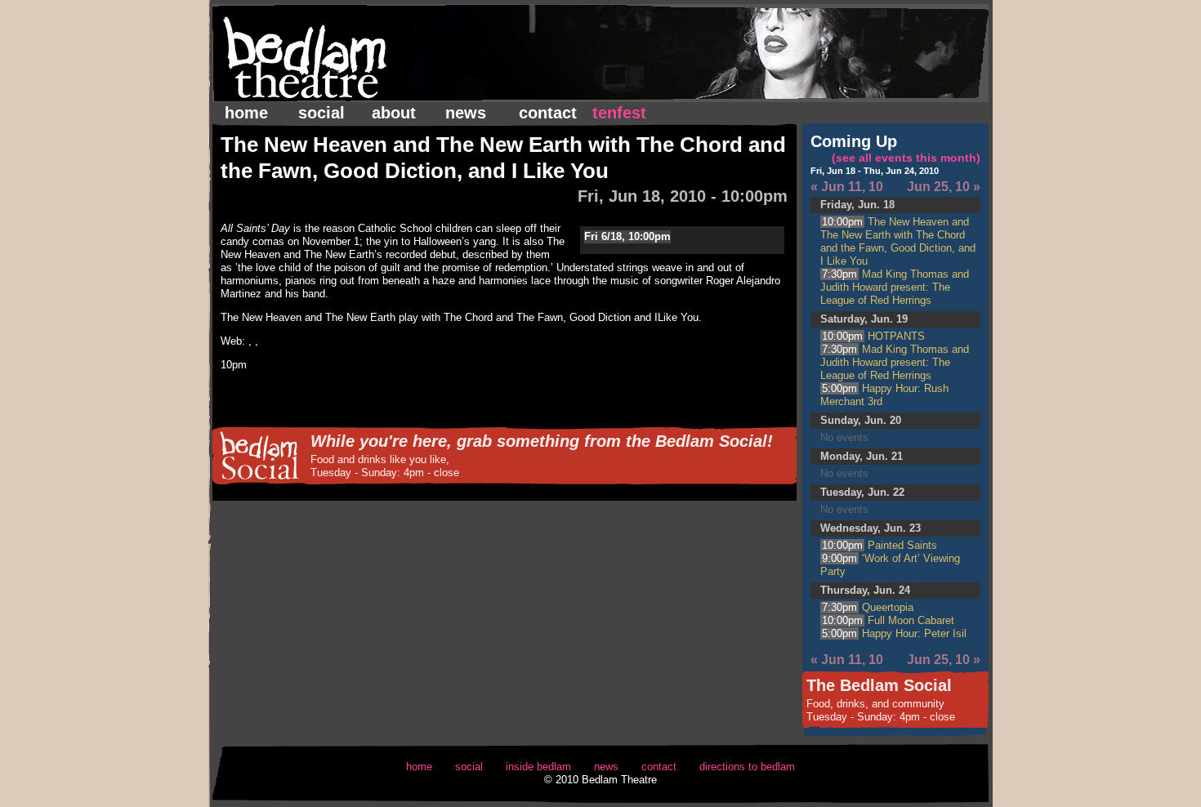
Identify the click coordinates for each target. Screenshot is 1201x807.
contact (548, 113)
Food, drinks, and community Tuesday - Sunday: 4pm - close (880, 710)
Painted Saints (879, 545)
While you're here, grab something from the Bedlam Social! (541, 441)
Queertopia (867, 607)
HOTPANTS (873, 336)
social (321, 113)
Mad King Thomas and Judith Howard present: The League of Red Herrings (894, 287)
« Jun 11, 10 (846, 186)
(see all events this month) (906, 157)
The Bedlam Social (879, 685)
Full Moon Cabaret (888, 620)
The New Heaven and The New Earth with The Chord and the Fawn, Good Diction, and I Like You (898, 241)
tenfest (619, 113)
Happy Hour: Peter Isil (894, 633)
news (465, 113)
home (246, 113)
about (394, 113)
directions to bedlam (747, 766)
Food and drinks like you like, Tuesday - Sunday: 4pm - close (384, 466)
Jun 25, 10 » (943, 186)
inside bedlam (538, 766)
